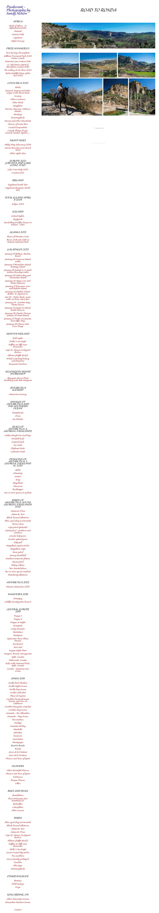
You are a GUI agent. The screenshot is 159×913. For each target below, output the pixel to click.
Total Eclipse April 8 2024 (18, 199)
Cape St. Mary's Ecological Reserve (18, 351)
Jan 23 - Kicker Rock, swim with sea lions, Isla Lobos (18, 298)
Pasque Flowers (18, 780)
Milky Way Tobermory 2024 (18, 144)
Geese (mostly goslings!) (18, 859)
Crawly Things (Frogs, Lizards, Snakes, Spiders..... (17, 131)
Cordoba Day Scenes (18, 710)
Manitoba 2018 (18, 594)
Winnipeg (17, 598)
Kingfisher (18, 105)
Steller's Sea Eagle (18, 341)
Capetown (17, 37)
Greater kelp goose (18, 536)
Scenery (17, 96)
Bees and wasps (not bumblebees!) (17, 799)
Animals (18, 31)
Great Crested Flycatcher (17, 852)
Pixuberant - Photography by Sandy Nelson (18, 10)
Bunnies (18, 880)
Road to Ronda (18, 745)
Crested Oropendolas (17, 127)
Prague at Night (17, 622)
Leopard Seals (18, 442)
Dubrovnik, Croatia (18, 660)
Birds (18, 818)
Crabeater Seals (18, 451)
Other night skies (18, 153)
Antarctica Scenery (18, 389)
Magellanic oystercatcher (17, 545)
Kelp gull (18, 542)
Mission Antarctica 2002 (18, 586)
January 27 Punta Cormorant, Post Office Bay (18, 319)
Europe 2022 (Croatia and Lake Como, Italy (18, 163)
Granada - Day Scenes (17, 716)
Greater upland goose (17, 539)
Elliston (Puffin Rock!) (18, 355)
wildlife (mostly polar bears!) (18, 601)
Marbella (18, 729)
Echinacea (17, 777)
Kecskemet (18, 644)
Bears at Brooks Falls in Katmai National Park (18, 240)
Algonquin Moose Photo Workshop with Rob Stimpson (18, 379)
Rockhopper (17, 489)
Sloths (18, 87)
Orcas (18, 416)
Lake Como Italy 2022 (18, 169)
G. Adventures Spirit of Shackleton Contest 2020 (17, 65)
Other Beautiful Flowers (18, 770)
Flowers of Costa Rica (18, 124)
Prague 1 (18, 616)
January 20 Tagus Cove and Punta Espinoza (17, 282)
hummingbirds (18, 117)
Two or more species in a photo (17, 492)
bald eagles (18, 338)
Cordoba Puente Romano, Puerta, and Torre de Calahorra (17, 701)
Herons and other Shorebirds (18, 121)
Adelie (18, 470)
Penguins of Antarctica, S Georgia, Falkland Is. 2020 (18, 462)
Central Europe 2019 (18, 610)
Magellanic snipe (18, 548)
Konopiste (17, 625)
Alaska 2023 (18, 232)
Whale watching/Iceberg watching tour (17, 359)
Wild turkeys (18, 884)
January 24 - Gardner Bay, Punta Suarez (17, 303)
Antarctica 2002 (17, 582)
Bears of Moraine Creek (18, 236)
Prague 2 (18, 619)
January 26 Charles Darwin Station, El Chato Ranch (18, 314)
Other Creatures (17, 99)
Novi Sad (18, 647)
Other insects (18, 810)
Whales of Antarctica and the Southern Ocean (18, 405)
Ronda (18, 748)
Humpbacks (17, 412)
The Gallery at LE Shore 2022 (17, 70)
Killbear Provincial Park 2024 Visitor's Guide (18, 57)
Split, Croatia (18, 657)
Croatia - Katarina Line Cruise (18, 670)
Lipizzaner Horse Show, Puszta (18, 639)
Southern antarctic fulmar (18, 558)
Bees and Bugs (18, 791)
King (18, 479)
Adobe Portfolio (101, 143)
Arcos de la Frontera (18, 752)
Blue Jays (18, 865)
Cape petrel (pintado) (17, 527)
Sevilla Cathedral (18, 692)
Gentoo (18, 476)
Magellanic (18, 483)
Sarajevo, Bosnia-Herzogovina (18, 653)
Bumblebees (17, 795)
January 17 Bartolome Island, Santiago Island (18, 265)
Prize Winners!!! (17, 48)
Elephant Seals (18, 448)
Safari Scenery (17, 41)
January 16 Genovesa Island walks (18, 260)
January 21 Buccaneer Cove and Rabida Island (18, 287)
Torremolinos (18, 719)
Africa (17, 21)
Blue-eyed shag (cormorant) (18, 520)
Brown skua (17, 524)
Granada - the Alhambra (18, 713)
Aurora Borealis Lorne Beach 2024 (18, 149)
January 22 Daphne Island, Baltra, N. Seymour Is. (17, 292)
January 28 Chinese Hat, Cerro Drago (17, 325)
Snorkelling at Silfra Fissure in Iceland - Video (18, 223)
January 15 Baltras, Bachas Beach (18, 255)
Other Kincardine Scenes (18, 899)
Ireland (17, 180)
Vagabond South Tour (18, 184)
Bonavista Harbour (18, 364)
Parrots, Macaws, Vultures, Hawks (18, 110)
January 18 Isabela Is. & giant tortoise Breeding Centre (18, 271)
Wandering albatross (18, 574)
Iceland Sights (17, 216)
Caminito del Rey (18, 726)
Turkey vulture (17, 565)
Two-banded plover (17, 568)
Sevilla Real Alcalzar (17, 683)
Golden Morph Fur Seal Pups (18, 435)
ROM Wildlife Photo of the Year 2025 (18, 74)
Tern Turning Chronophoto (18, 52)
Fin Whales (17, 419)
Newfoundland (17, 334)
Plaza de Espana (18, 695)
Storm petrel (17, 561)
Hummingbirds (18, 868)
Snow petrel (18, 552)
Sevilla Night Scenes (18, 686)
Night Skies (18, 140)
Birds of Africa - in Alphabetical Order (17, 27)
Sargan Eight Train (17, 650)
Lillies (17, 783)
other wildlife (18, 876)
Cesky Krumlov (18, 628)
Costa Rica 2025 (17, 83)
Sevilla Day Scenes (17, 689)
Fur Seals (18, 445)
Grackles (18, 862)
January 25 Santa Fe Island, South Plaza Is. (18, 309)
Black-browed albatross (18, 517)
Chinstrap (17, 473)
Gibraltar (18, 732)
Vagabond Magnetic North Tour (17, 189)
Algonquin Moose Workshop (18, 373)
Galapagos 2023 (18, 249)
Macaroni (17, 486)
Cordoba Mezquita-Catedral (18, 706)
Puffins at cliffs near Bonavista (18, 345)
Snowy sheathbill (18, 555)
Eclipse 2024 (18, 204)
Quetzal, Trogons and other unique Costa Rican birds (17, 91)
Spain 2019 (18, 678)
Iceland (17, 211)
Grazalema (18, 739)
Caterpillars (17, 807)
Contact (17, 909)
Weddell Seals (17, 438)
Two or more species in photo (18, 571)
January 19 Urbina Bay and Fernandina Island (18, 276)
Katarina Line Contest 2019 (18, 61)
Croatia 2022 (18, 172)
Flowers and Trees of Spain (18, 758)
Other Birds (17, 102)
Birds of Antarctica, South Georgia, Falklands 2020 (18, 503)
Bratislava (18, 632)
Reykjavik (17, 219)
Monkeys (18, 114)
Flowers (18, 766)
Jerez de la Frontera (18, 755)
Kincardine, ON (18, 894)
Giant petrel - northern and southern (18, 531)
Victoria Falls (18, 34)
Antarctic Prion (18, 511)
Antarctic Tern (17, 514)
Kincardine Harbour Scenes (17, 902)
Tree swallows (18, 855)
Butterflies (18, 804)
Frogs (17, 887)
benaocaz (18, 735)
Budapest (17, 635)
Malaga (18, 722)
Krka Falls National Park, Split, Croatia (18, 664)
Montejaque (17, 742)
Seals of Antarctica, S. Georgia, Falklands (18, 429)
